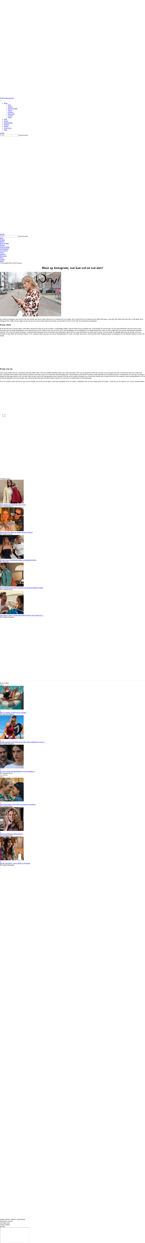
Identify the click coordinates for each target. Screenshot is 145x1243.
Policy (10, 117)
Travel (10, 110)
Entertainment (8, 123)
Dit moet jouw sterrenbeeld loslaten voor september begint (18, 560)
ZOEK (2, 133)
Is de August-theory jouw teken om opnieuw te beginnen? (18, 804)
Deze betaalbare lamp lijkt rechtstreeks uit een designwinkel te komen (21, 588)
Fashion (6, 124)
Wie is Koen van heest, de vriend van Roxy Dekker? (16, 532)
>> (5, 416)
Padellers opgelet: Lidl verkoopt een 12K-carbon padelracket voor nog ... (22, 742)
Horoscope (11, 114)
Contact (10, 115)
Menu (6, 103)
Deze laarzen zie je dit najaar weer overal (13, 505)
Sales (5, 119)
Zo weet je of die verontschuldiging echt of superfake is (17, 771)
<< (5, 414)
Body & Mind (4, 243)
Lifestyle (10, 112)
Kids (9, 105)
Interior (10, 107)
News (2, 258)
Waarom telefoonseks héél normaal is (11, 834)
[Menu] (1, 100)
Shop (5, 130)
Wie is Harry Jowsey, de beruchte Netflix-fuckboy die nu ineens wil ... (22, 615)
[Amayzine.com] (7, 98)
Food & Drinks (12, 108)
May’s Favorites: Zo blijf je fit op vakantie (13, 712)
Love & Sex (8, 128)
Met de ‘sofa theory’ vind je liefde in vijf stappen (15, 863)
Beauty (6, 126)
